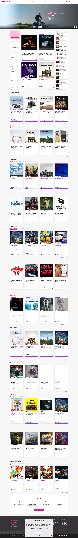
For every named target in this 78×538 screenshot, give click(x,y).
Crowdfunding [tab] (19, 127)
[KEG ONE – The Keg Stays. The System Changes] (46, 304)
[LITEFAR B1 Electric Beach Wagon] (46, 70)
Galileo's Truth (29, 381)
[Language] (67, 1)
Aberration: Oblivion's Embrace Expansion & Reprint (15, 248)
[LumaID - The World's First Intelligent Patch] (61, 270)
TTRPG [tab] (19, 228)
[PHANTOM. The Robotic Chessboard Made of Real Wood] (61, 103)
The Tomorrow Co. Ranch (31, 213)
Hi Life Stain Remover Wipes (31, 314)
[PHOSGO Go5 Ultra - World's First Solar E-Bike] (46, 136)
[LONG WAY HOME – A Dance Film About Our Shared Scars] (16, 304)
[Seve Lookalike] (61, 304)
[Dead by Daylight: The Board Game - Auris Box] (31, 237)
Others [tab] (27, 228)
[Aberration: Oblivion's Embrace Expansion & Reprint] (16, 237)
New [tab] (16, 295)
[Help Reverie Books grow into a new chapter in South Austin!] (16, 203)
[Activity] (69, 1)
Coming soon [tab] (12, 295)
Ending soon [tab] (29, 127)
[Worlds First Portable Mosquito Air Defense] (46, 103)
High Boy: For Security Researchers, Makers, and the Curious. (28, 82)
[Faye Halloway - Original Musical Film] (31, 270)
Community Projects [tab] (27, 94)
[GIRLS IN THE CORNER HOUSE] (46, 270)
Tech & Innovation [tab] (14, 94)
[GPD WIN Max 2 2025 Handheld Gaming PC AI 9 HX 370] (31, 103)
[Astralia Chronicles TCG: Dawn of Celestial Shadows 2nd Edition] (61, 237)
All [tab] (10, 94)
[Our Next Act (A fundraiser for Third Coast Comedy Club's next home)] (16, 170)
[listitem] (15, 55)
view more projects (51, 89)
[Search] (33, 2)
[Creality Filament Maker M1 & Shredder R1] (16, 103)
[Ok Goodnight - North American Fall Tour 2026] (46, 170)
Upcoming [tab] (15, 127)
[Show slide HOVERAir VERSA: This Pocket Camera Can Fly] (35, 27)
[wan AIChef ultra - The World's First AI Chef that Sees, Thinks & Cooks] (46, 42)
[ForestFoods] (46, 203)
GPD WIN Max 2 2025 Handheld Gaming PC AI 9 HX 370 (31, 113)
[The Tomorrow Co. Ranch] (31, 203)
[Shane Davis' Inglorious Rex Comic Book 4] (16, 270)
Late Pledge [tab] (24, 127)
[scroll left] (74, 27)
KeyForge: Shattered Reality (61, 381)
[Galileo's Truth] (31, 371)
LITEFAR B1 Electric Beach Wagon (46, 80)
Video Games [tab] (23, 228)
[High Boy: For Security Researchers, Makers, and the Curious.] (29, 70)
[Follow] (12, 277)
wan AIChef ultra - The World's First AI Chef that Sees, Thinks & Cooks (45, 54)
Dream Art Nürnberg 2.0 (60, 213)
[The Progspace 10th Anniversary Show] (46, 371)
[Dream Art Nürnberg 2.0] (61, 203)
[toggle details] (37, 60)
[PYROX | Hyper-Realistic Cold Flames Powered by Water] (29, 42)
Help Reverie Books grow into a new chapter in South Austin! (16, 214)
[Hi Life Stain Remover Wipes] (31, 304)
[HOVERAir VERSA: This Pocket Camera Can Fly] (16, 136)
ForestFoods (43, 213)
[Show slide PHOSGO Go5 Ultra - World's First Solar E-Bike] (40, 27)
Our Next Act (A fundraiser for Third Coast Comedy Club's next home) (16, 181)
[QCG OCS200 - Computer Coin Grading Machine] (61, 136)
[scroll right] (76, 27)
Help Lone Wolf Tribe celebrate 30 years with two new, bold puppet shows (31, 181)
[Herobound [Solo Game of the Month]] (46, 237)
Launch (15, 37)
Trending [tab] (11, 329)
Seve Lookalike (58, 314)
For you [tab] (11, 127)
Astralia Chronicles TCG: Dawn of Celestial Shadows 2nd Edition (60, 248)
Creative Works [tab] (20, 94)
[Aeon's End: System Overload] (16, 371)
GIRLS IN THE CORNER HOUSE (46, 280)
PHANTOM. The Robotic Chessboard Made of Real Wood (60, 113)
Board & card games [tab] (13, 228)
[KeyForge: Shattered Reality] (61, 371)
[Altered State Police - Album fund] (61, 170)
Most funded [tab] (16, 329)
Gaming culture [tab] (32, 94)
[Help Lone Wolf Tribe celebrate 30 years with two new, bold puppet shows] (31, 170)
